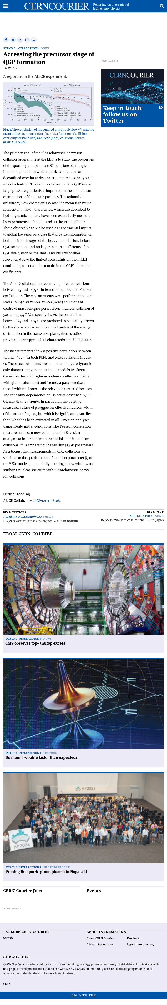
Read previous (14, 512)
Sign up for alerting (140, 944)
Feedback (133, 938)
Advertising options (100, 944)
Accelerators (141, 516)
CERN (7, 984)
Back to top (83, 995)
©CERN (8, 938)
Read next (155, 512)
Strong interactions (21, 48)
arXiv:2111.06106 (46, 500)
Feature (50, 753)
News (45, 48)
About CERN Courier (100, 938)
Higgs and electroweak (22, 517)
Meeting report (56, 867)
